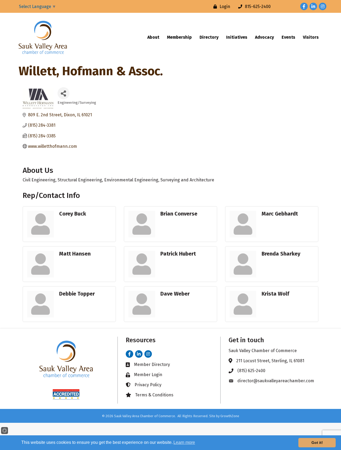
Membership (179, 37)
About (153, 37)
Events (288, 37)
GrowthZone (229, 416)
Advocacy (264, 37)
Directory (209, 37)
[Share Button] (64, 93)
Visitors (311, 37)
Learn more (184, 442)
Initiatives (236, 37)
